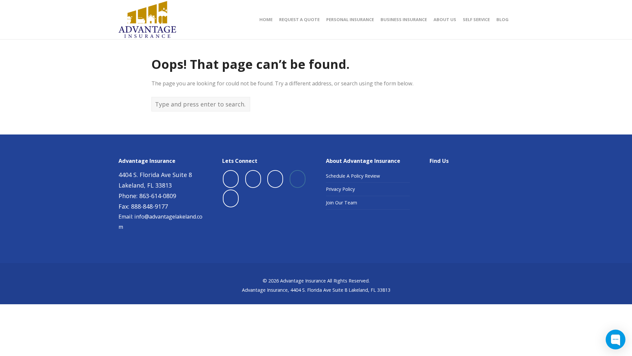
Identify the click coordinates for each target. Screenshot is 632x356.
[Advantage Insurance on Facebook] (231, 179)
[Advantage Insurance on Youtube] (275, 179)
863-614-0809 (157, 196)
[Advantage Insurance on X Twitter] (253, 179)
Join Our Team (341, 202)
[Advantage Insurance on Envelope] (231, 198)
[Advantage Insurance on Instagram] (297, 179)
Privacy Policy (340, 189)
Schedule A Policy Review (353, 176)
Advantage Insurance (303, 281)
